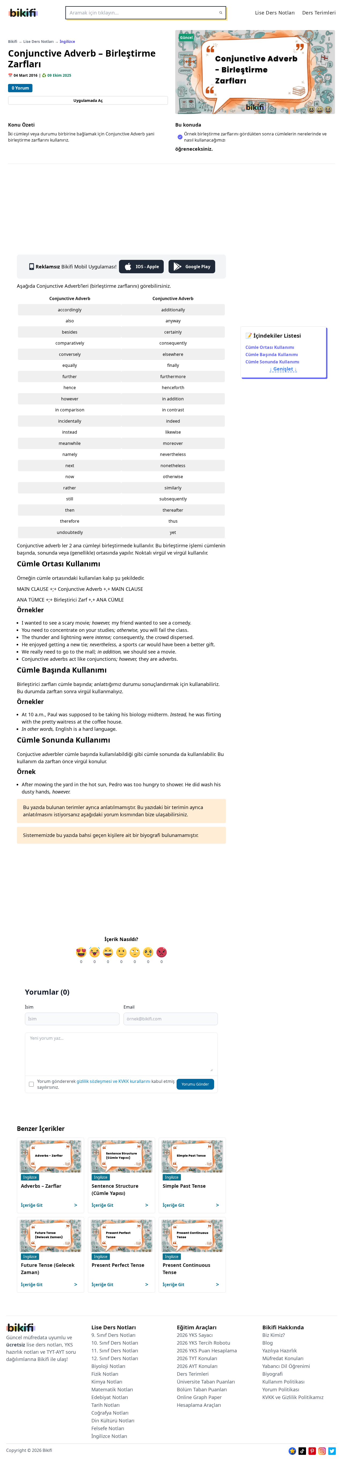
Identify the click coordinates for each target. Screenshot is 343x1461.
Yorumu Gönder (195, 1084)
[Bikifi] (23, 12)
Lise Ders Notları (275, 12)
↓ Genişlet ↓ (283, 369)
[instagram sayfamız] (322, 1450)
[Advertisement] (171, 203)
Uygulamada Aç (88, 100)
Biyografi (272, 1374)
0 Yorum (20, 88)
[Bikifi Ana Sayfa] (20, 1328)
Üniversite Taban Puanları (206, 1381)
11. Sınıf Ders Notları (114, 1350)
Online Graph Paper (199, 1397)
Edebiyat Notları (109, 1397)
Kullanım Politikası (283, 1381)
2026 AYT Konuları (197, 1366)
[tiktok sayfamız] (302, 1450)
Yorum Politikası (280, 1389)
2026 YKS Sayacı (195, 1335)
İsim (29, 1007)
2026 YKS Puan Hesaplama (207, 1350)
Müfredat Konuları (283, 1358)
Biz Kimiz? (273, 1335)
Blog (267, 1343)
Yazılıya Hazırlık (279, 1350)
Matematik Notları (112, 1389)
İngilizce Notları (109, 1436)
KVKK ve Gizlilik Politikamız (292, 1397)
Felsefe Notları (107, 1428)
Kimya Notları (106, 1381)
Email (129, 1007)
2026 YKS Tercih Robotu (203, 1343)
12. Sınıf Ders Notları (114, 1358)
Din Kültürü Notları (113, 1420)
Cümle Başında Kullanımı (271, 354)
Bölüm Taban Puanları (202, 1389)
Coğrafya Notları (110, 1413)
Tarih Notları (105, 1405)
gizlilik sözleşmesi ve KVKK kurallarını (113, 1081)
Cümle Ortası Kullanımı (269, 347)
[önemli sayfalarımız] (292, 1450)
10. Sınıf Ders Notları (114, 1343)
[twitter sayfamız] (332, 1450)
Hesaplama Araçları (199, 1405)
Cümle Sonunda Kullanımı (272, 362)
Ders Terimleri (319, 12)
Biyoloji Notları (108, 1366)
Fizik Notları (104, 1374)
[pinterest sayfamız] (312, 1450)
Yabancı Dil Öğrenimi (286, 1366)
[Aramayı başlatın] (221, 13)
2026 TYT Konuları (197, 1358)
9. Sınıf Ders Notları (113, 1335)
